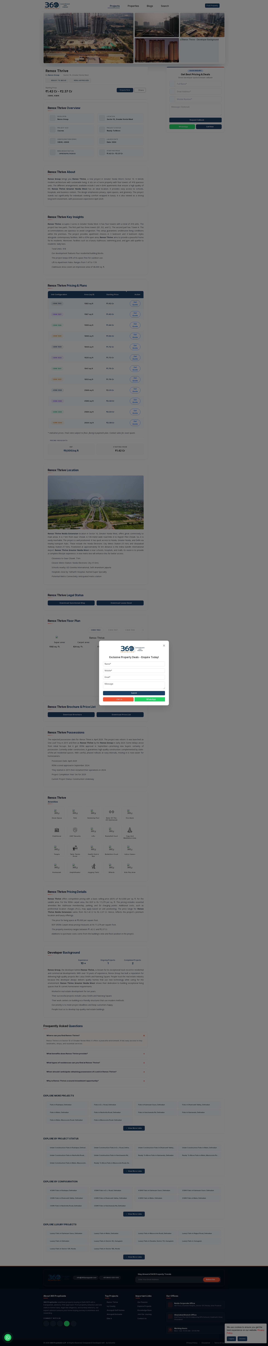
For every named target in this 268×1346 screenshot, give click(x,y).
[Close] (164, 645)
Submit (134, 693)
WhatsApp (151, 699)
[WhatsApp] (7, 1337)
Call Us (119, 699)
